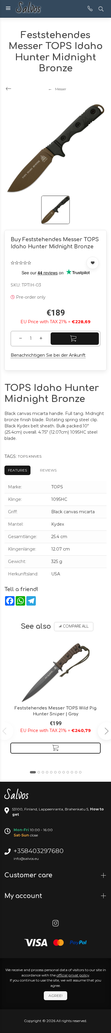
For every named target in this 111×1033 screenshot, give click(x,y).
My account (24, 896)
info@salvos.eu (26, 858)
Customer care (29, 875)
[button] (33, 772)
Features (17, 470)
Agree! (55, 995)
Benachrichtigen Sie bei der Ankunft (48, 355)
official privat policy (73, 975)
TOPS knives (29, 456)
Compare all (76, 626)
